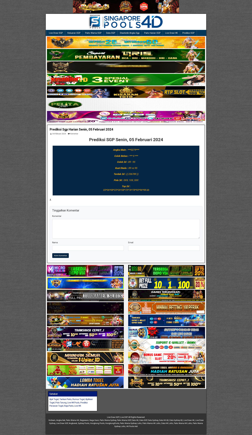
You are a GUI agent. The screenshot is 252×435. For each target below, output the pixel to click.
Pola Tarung (60, 402)
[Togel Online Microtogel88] (85, 271)
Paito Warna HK (72, 420)
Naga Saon (94, 420)
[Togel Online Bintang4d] (85, 333)
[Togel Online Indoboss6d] (166, 271)
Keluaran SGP (74, 33)
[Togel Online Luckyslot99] (166, 283)
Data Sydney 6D (176, 420)
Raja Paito (69, 406)
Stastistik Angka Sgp (130, 33)
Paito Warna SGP (93, 33)
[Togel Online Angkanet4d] (166, 345)
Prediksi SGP (188, 33)
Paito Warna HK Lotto (151, 423)
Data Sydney (153, 420)
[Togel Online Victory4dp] (85, 283)
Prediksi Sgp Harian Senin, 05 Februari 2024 (81, 129)
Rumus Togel (78, 399)
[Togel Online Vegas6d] (85, 308)
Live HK (77, 406)
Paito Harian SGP (152, 33)
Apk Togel (54, 399)
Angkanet (73, 423)
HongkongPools (112, 423)
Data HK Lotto (167, 423)
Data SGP (110, 33)
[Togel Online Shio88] (166, 370)
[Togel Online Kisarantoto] (126, 92)
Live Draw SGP (56, 33)
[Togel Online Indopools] (166, 358)
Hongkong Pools (97, 423)
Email (130, 242)
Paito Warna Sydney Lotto (131, 423)
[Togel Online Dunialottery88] (166, 308)
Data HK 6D (164, 420)
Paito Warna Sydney (108, 420)
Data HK (135, 420)
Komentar (74, 134)
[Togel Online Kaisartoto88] (85, 370)
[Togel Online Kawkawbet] (85, 296)
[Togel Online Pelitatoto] (126, 104)
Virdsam (51, 420)
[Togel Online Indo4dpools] (85, 382)
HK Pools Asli (132, 426)
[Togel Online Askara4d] (85, 320)
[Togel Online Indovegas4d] (166, 382)
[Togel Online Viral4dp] (126, 117)
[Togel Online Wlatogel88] (85, 345)
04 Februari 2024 (59, 134)
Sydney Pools (83, 423)
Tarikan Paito (66, 399)
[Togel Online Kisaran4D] (126, 80)
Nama (55, 242)
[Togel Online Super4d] (126, 67)
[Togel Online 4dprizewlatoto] (85, 358)
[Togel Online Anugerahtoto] (166, 320)
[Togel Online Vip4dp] (166, 296)
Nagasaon (84, 420)
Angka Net (60, 420)
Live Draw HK (171, 33)
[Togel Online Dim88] (126, 55)
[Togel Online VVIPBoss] (126, 42)
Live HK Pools (73, 402)
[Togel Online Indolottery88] (166, 333)
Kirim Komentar (60, 255)
